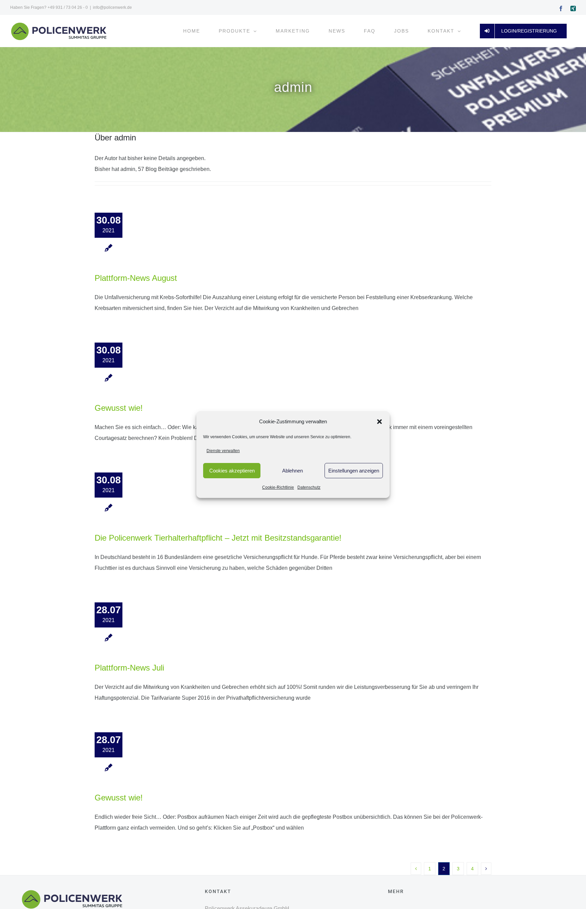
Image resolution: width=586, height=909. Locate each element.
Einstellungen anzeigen (353, 470)
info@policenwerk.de (112, 7)
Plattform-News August (136, 278)
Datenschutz (308, 487)
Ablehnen (292, 470)
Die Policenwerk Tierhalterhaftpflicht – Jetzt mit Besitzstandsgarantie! (218, 537)
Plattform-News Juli (129, 667)
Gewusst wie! (119, 407)
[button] (379, 421)
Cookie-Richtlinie (278, 487)
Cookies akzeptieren (232, 470)
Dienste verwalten (223, 450)
